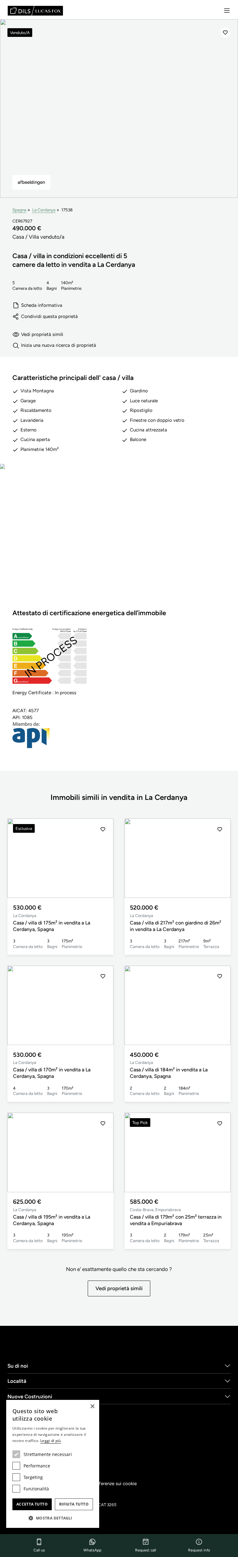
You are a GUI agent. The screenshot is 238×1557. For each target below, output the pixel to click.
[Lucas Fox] (35, 11)
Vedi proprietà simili (42, 334)
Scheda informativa (41, 305)
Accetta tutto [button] (32, 1504)
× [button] (92, 1406)
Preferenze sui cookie (114, 1483)
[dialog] (52, 1464)
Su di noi (17, 1366)
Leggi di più (50, 1440)
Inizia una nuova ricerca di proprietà (58, 345)
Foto (119, 541)
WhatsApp (92, 1550)
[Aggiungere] (225, 32)
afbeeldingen (31, 182)
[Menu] (227, 10)
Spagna (19, 209)
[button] (103, 858)
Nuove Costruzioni (29, 1396)
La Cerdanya (43, 209)
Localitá (16, 1381)
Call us (39, 1550)
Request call (145, 1550)
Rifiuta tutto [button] (74, 1504)
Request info (199, 1550)
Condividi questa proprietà (49, 316)
